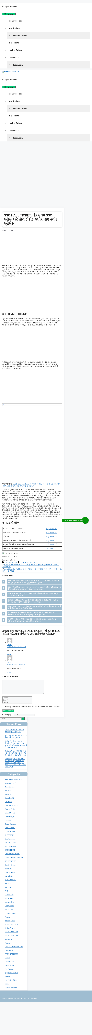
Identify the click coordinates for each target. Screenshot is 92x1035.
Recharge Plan (10, 921)
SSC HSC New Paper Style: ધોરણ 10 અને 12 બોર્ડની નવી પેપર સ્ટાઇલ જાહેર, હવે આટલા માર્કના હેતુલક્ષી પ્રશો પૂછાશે (33, 582)
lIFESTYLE (9, 898)
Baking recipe (18, 65)
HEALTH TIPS (10, 861)
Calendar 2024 (10, 798)
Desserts (8, 820)
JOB (6, 891)
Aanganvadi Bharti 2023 (13, 779)
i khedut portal (10, 872)
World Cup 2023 (10, 980)
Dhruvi (9, 645)
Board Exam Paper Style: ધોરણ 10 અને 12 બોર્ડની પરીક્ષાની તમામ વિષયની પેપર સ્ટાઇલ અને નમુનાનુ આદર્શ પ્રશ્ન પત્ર (32, 614)
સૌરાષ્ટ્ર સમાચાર (11, 987)
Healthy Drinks (15, 50)
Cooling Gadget (10, 809)
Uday (9, 662)
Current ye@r (7, 715)
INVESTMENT (10, 880)
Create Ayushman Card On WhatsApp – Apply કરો (14, 731)
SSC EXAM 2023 (11, 932)
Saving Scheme (10, 928)
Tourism (7, 958)
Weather (7, 976)
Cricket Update (10, 813)
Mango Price (9, 906)
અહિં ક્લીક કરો (51, 529)
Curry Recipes (10, 817)
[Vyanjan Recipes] (10, 71)
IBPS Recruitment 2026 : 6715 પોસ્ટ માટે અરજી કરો (15, 736)
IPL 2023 (8, 883)
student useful (9, 939)
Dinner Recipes (15, 21)
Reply (9, 654)
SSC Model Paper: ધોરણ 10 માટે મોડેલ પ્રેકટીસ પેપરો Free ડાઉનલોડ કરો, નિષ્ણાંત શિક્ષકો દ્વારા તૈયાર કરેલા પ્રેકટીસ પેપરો (34, 588)
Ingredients (14, 43)
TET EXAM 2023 (11, 954)
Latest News (9, 895)
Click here (49, 548)
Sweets (7, 943)
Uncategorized (10, 961)
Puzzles (7, 917)
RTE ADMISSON (11, 924)
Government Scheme (12, 854)
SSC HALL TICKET (27, 562)
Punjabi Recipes (10, 913)
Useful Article (9, 965)
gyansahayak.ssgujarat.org (14, 857)
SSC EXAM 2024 (10, 562)
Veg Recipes (14, 28)
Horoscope (8, 869)
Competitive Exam (11, 805)
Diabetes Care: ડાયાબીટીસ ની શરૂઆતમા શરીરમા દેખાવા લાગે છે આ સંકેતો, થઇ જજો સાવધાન (16, 753)
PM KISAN (9, 909)
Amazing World (10, 783)
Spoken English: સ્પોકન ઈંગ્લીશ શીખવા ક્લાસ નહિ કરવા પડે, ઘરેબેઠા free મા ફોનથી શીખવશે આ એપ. (16, 744)
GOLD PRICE (10, 850)
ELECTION (9, 835)
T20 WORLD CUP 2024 (14, 947)
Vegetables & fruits (20, 35)
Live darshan (9, 902)
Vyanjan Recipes (9, 6)
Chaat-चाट (13, 57)
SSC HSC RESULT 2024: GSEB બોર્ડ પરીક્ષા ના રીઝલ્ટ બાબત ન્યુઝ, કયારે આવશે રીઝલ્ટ (33, 594)
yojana (7, 984)
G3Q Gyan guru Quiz (12, 846)
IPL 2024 (8, 887)
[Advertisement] (46, 159)
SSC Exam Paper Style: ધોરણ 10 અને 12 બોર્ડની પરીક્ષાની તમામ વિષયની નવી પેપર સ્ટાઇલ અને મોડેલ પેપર (34, 607)
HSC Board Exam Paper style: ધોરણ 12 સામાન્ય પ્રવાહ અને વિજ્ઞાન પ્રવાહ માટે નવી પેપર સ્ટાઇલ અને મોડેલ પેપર (33, 601)
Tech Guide (9, 950)
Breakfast (8, 791)
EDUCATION (10, 831)
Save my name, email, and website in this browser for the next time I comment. (33, 706)
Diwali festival (10, 828)
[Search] (23, 718)
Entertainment (9, 839)
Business (8, 794)
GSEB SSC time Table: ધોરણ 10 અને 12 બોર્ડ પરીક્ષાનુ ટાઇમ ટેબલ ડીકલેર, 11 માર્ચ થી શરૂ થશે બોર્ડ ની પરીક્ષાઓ (31, 485)
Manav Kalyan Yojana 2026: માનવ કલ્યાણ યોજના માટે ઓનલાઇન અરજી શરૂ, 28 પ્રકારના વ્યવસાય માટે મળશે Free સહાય (15, 763)
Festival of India (10, 843)
